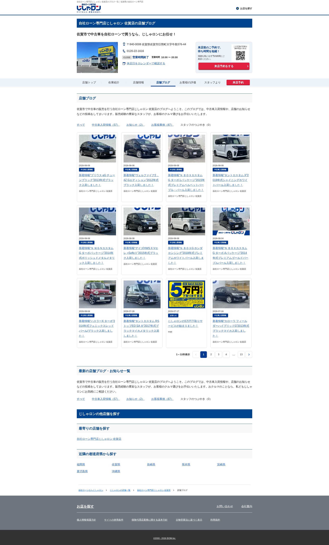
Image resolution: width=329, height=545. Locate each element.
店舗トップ (89, 82)
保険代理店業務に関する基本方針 (150, 519)
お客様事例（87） (162, 124)
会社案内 (246, 506)
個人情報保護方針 (86, 519)
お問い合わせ (225, 506)
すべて (81, 124)
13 (241, 354)
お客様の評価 (188, 82)
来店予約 (238, 82)
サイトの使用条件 (113, 519)
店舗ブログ (163, 82)
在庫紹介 (113, 82)
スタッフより (212, 82)
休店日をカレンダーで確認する (146, 63)
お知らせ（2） (135, 124)
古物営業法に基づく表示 (189, 519)
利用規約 (215, 519)
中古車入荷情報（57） (106, 124)
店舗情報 (138, 82)
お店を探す (85, 506)
